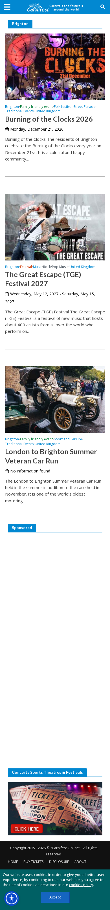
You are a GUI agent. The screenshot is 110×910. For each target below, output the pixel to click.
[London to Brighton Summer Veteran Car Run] (55, 399)
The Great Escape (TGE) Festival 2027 (43, 278)
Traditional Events (19, 111)
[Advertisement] (55, 592)
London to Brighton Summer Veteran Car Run (51, 456)
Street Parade (84, 107)
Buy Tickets (33, 861)
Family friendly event (36, 107)
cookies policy (81, 884)
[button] (11, 898)
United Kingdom (48, 111)
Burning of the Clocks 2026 (49, 119)
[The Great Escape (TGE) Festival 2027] (55, 226)
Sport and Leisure (68, 439)
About (80, 861)
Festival (26, 267)
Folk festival (63, 107)
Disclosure (59, 861)
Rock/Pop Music (55, 267)
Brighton (12, 107)
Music (37, 267)
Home (13, 861)
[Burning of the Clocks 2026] (55, 66)
